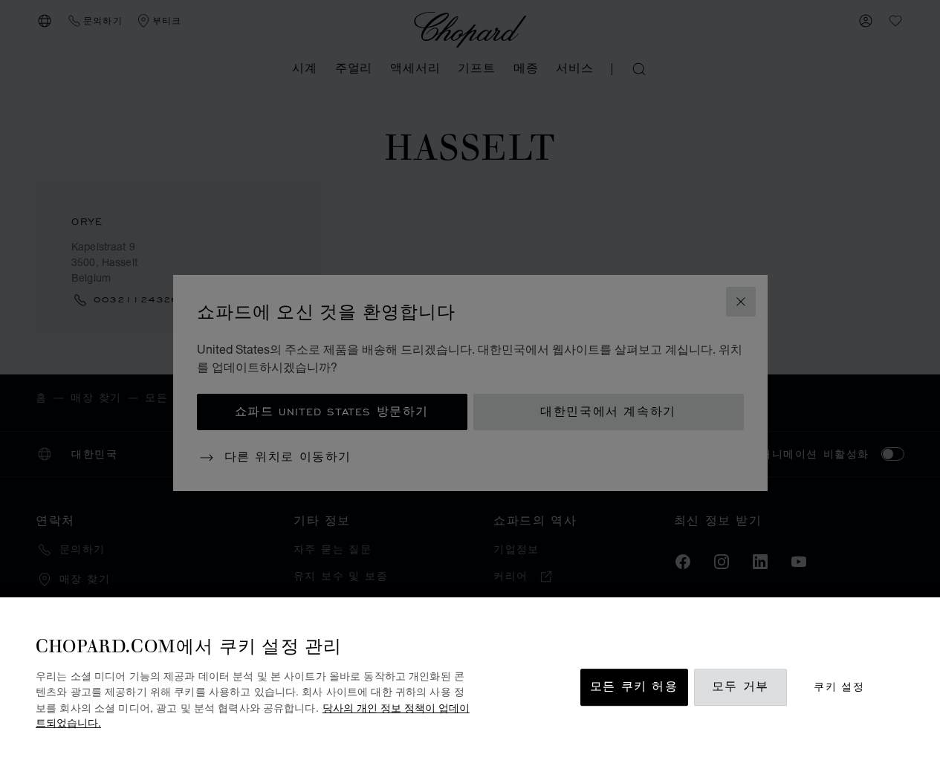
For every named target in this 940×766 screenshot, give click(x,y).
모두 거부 (740, 687)
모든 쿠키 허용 (634, 687)
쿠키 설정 (839, 687)
